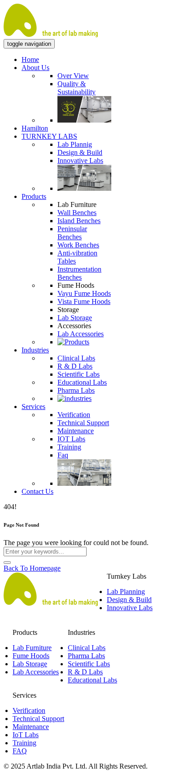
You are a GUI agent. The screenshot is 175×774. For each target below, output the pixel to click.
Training (69, 447)
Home (30, 59)
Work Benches (78, 245)
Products (34, 196)
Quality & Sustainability (76, 88)
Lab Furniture (32, 647)
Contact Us (37, 491)
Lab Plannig (74, 144)
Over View (73, 75)
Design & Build (79, 152)
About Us (35, 67)
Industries (35, 350)
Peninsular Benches (72, 233)
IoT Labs (26, 735)
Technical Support (83, 423)
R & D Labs (74, 366)
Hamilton (35, 128)
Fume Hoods (31, 656)
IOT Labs (71, 439)
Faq (62, 455)
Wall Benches (76, 212)
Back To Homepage (32, 568)
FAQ (20, 751)
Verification (73, 414)
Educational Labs (82, 382)
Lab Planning (126, 591)
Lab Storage (74, 317)
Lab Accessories (80, 334)
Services (33, 406)
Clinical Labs (76, 358)
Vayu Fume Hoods (84, 293)
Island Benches (79, 220)
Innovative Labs (80, 160)
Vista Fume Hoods (83, 301)
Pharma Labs (76, 390)
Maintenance (75, 431)
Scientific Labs (78, 374)
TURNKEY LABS (49, 136)
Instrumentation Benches (79, 273)
